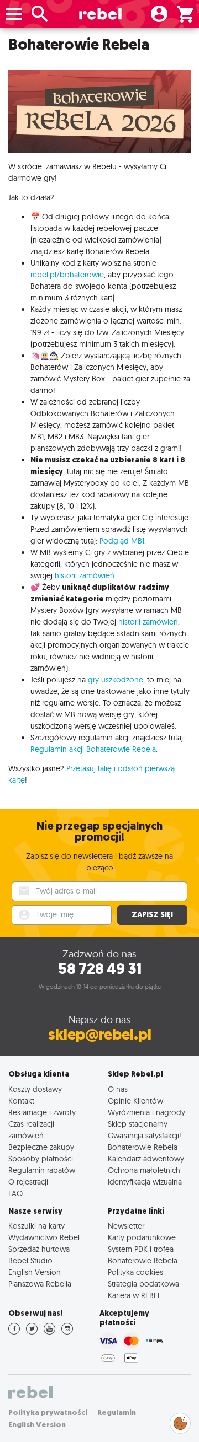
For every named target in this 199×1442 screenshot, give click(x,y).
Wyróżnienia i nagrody (146, 1112)
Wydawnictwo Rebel (44, 1237)
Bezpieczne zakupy (41, 1147)
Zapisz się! (152, 915)
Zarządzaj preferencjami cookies (180, 1421)
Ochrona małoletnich (144, 1170)
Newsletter (126, 1225)
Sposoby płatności (40, 1158)
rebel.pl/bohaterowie (67, 274)
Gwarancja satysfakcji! (144, 1135)
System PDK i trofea (141, 1248)
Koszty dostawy (35, 1089)
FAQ (15, 1193)
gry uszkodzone (115, 680)
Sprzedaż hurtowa (39, 1248)
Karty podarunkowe (142, 1237)
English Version (34, 1272)
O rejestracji (28, 1181)
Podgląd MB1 (122, 541)
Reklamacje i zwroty (42, 1112)
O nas (118, 1089)
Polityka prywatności (47, 1412)
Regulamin (116, 1412)
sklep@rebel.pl (99, 1034)
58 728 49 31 (100, 969)
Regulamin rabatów (41, 1170)
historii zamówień (84, 575)
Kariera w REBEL (134, 1295)
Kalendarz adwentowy (146, 1158)
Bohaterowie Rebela (142, 1147)
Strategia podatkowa (143, 1283)
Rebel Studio (30, 1260)
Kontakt (21, 1100)
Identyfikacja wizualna (145, 1181)
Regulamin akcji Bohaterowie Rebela (93, 749)
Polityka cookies (135, 1272)
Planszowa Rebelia (39, 1283)
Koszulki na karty (36, 1225)
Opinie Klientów (135, 1100)
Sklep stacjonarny (137, 1123)
